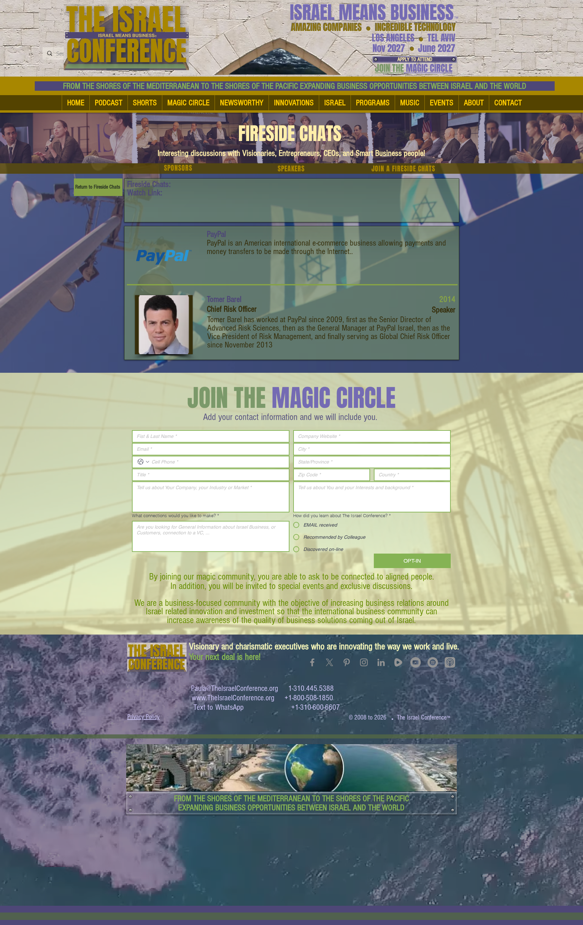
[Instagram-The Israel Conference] (364, 662)
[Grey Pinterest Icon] (346, 662)
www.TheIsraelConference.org (233, 697)
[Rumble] (398, 662)
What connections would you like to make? (175, 515)
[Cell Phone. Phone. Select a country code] (143, 462)
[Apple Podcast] (450, 662)
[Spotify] (432, 662)
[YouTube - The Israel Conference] (415, 662)
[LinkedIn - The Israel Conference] (381, 662)
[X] (329, 662)
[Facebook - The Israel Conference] (312, 662)
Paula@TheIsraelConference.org (234, 688)
